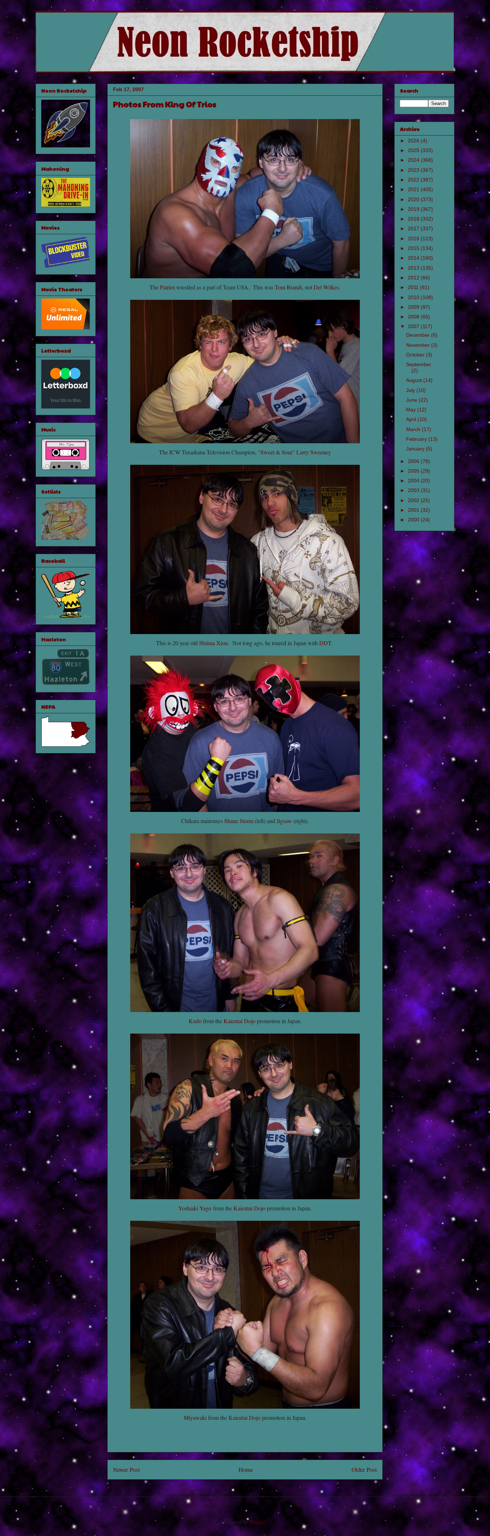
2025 (414, 150)
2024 (414, 160)
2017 (414, 228)
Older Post (364, 1469)
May (411, 409)
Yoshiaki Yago (194, 1208)
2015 (414, 248)
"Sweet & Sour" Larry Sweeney (294, 452)
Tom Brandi (288, 287)
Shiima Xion (213, 643)
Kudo (195, 1021)
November (418, 345)
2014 (414, 258)
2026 (414, 140)
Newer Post (126, 1469)
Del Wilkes (326, 287)
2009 (414, 307)
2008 (414, 317)
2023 (414, 170)
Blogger (257, 1521)
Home (246, 1469)
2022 (414, 180)
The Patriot (162, 287)
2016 (414, 238)
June (412, 400)
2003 (414, 490)
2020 (414, 199)
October (416, 355)
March (414, 429)
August (414, 380)
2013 (414, 268)
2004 (414, 480)
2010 (414, 297)
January (416, 449)
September (418, 364)
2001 (414, 510)
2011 (414, 287)
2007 (414, 326)
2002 (414, 500)
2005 (414, 471)
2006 (414, 461)
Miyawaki (195, 1417)
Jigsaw (284, 820)
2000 (414, 520)
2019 (414, 209)
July (411, 390)
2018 (414, 219)
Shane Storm (238, 820)
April (412, 419)
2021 (414, 189)
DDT (325, 643)
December (418, 335)
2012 (414, 277)
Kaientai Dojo (239, 1021)
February (417, 439)
